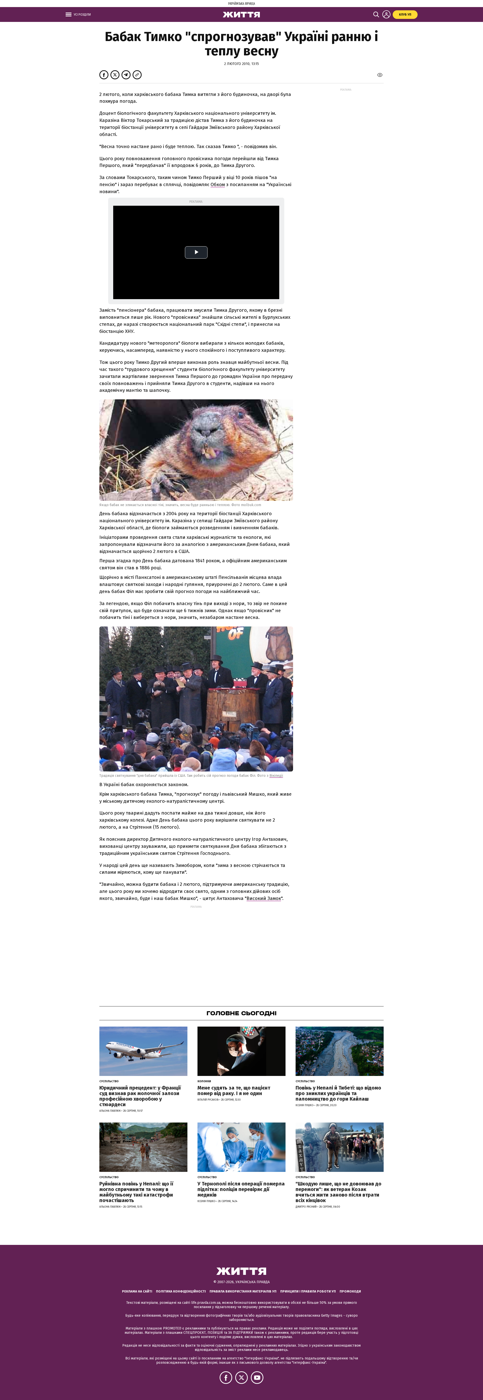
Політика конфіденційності (181, 1291)
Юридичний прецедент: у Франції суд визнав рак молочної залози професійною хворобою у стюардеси (140, 1096)
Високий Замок (264, 898)
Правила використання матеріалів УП (243, 1291)
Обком (218, 184)
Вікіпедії (276, 776)
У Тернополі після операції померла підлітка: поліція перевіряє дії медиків (241, 1189)
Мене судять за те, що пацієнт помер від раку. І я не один (233, 1090)
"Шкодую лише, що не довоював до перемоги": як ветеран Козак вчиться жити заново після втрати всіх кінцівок (338, 1192)
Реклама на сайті (137, 1291)
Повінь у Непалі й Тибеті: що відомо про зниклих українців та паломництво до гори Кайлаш (338, 1093)
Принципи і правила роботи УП (308, 1291)
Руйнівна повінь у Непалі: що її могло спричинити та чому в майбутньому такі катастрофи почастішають (136, 1192)
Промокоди (350, 1291)
